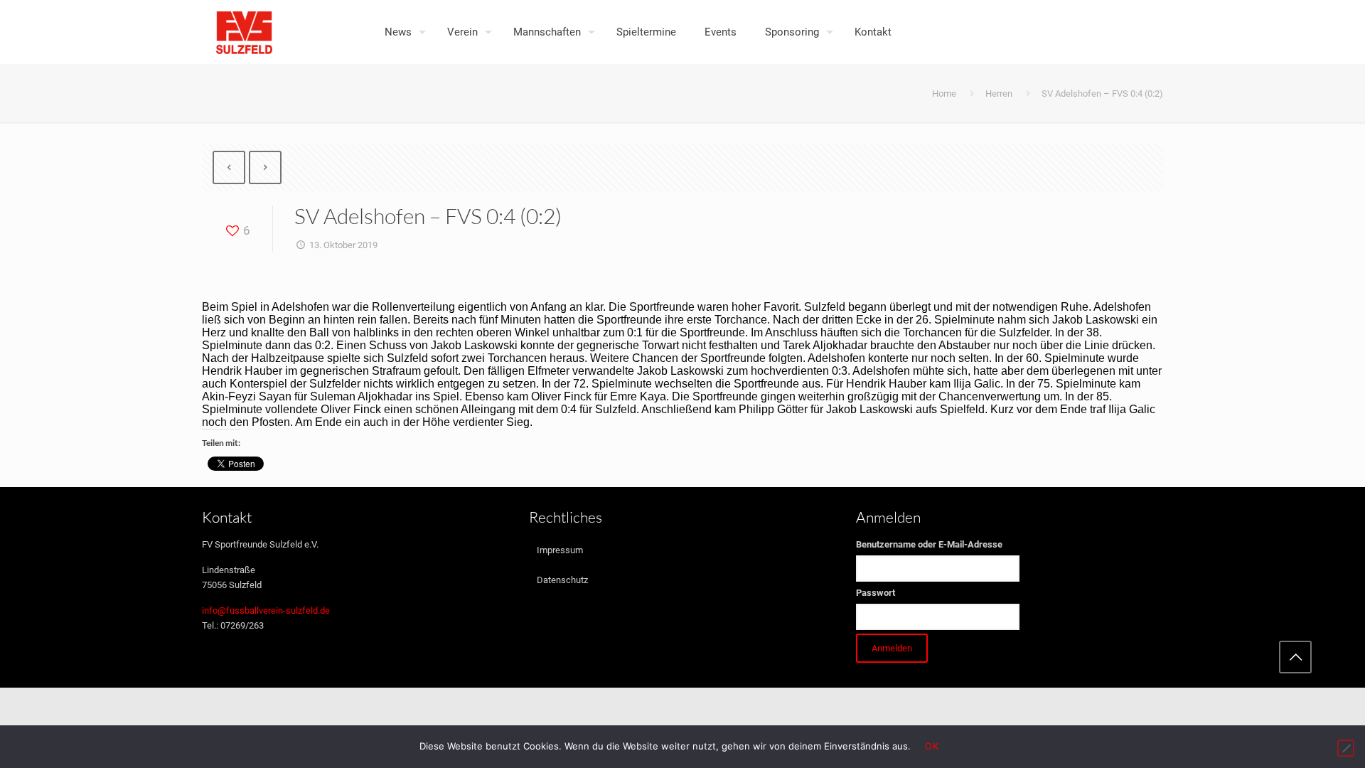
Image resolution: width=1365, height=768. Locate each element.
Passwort (875, 592)
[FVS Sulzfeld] (244, 32)
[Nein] (1345, 748)
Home (944, 93)
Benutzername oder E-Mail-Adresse (929, 544)
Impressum (560, 550)
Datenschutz (562, 580)
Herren (998, 93)
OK (931, 746)
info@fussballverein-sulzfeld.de (266, 610)
